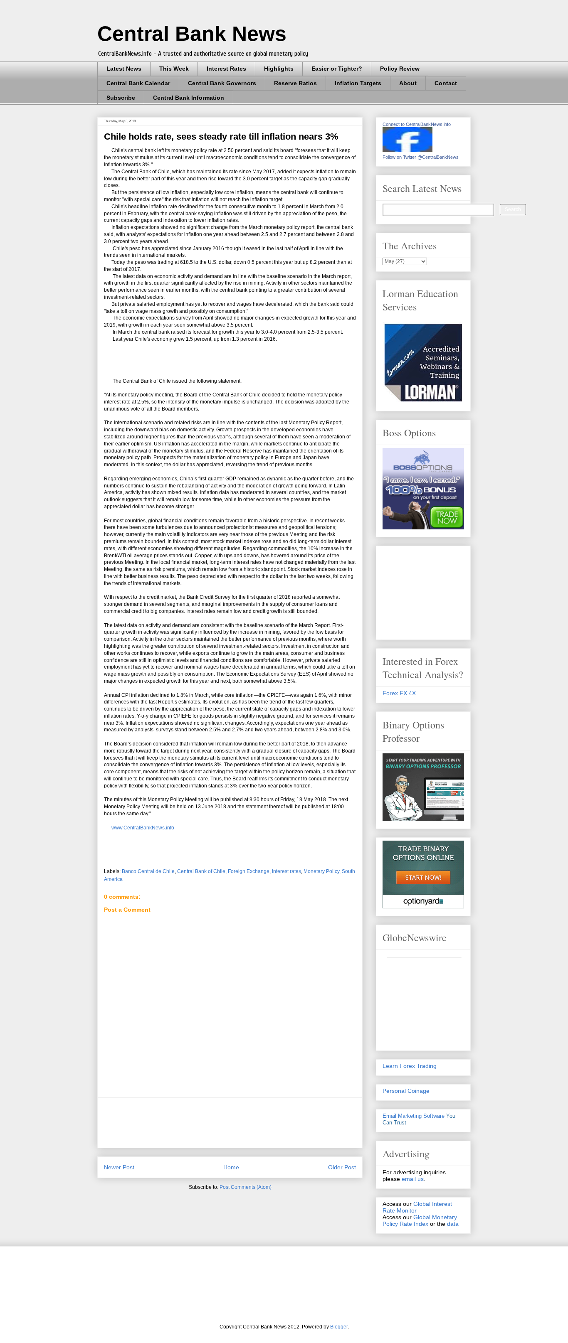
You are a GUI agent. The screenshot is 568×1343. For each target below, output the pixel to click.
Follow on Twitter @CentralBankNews (421, 157)
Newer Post (119, 1167)
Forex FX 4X (399, 693)
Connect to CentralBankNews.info (417, 124)
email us (413, 1179)
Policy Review (400, 68)
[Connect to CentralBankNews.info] (407, 150)
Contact (446, 83)
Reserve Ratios (295, 83)
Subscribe (120, 97)
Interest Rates (226, 68)
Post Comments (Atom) (246, 1187)
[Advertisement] (255, 1122)
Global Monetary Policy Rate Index (420, 1220)
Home (231, 1167)
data (453, 1223)
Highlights (279, 68)
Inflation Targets (358, 83)
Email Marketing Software (414, 1116)
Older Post (342, 1167)
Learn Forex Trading (410, 1066)
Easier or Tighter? (336, 68)
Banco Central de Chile (148, 871)
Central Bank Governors (222, 83)
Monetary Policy (321, 871)
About (408, 83)
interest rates (286, 871)
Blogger (339, 1327)
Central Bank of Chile (201, 871)
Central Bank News (191, 33)
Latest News (123, 68)
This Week (174, 68)
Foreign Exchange (248, 871)
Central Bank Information (188, 97)
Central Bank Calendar (138, 83)
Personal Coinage (406, 1090)
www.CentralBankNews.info (142, 828)
